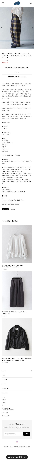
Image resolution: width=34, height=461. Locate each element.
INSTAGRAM (6, 415)
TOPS (3, 375)
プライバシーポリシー (9, 446)
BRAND (4, 371)
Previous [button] (2, 28)
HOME (4, 399)
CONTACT (5, 412)
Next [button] (32, 28)
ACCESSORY (5, 388)
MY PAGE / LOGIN (9, 410)
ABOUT (4, 402)
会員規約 (28, 446)
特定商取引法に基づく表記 (20, 446)
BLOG (3, 405)
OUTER (4, 384)
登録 (27, 433)
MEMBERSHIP (6, 408)
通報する (13, 209)
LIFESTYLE (5, 393)
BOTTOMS (5, 379)
